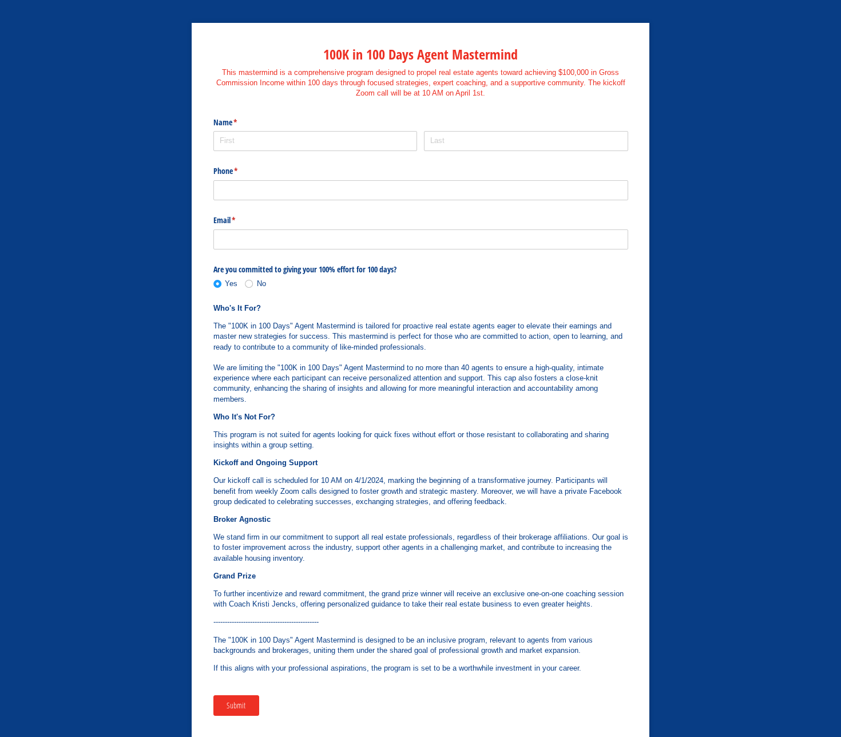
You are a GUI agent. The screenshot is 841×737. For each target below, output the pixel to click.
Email (238, 220)
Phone (239, 170)
